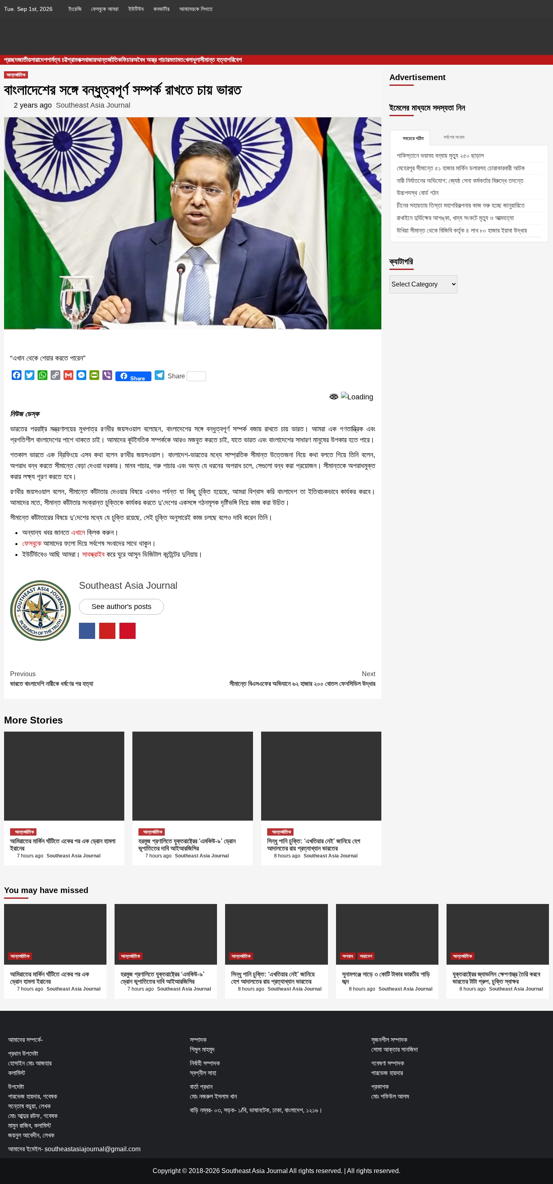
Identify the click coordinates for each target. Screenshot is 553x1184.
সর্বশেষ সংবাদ (454, 137)
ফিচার (127, 59)
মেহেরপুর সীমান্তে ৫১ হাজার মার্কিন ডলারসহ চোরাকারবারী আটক (461, 168)
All (351, 1170)
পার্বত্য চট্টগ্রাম (62, 59)
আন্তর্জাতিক (108, 59)
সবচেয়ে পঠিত (413, 138)
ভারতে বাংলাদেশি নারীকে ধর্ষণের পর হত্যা (51, 679)
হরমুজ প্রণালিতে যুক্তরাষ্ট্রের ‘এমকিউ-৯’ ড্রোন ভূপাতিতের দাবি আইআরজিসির (187, 845)
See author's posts (121, 607)
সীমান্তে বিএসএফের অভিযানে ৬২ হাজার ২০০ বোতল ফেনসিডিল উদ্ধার (302, 679)
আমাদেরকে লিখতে (196, 9)
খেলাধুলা (191, 59)
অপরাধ (347, 956)
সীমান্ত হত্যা (213, 59)
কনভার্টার (161, 9)
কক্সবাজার (86, 59)
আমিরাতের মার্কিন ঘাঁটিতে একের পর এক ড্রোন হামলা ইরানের (49, 978)
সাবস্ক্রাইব (93, 554)
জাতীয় (24, 59)
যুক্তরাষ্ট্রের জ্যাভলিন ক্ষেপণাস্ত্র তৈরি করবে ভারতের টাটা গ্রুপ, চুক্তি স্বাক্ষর (496, 978)
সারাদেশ (39, 59)
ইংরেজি (74, 9)
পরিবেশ (234, 59)
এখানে (78, 532)
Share (176, 376)
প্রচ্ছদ (11, 59)
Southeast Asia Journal (93, 105)
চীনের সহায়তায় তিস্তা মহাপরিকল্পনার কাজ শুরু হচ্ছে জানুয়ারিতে (461, 205)
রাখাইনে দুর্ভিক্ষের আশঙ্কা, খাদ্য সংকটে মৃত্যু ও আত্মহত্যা (455, 217)
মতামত (176, 59)
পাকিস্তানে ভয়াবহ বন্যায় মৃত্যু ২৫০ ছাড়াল (440, 155)
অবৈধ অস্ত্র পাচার (151, 59)
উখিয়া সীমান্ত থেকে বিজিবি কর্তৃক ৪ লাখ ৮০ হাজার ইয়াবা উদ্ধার (462, 230)
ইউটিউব (136, 9)
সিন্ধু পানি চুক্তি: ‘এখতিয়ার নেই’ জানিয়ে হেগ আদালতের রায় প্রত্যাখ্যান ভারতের (313, 845)
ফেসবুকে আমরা (105, 9)
